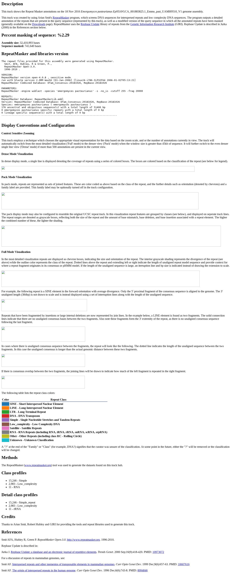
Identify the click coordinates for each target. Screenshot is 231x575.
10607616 (183, 564)
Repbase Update (90, 24)
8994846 (143, 570)
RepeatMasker (61, 17)
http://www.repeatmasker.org (83, 539)
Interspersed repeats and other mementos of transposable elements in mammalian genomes (63, 564)
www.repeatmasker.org (38, 465)
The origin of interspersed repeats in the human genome (43, 570)
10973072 (158, 551)
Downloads (38, 24)
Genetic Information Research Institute (152, 24)
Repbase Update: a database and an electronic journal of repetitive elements (53, 551)
